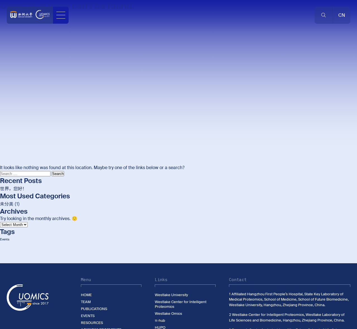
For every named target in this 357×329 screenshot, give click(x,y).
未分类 (6, 204)
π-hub (160, 320)
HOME (86, 295)
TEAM (86, 301)
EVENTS (88, 315)
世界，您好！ (13, 189)
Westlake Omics (168, 313)
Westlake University (171, 295)
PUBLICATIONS (94, 308)
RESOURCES (92, 322)
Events (4, 239)
